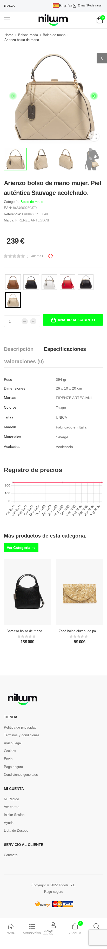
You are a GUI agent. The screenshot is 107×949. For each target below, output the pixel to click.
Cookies (10, 751)
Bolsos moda (28, 35)
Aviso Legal (13, 743)
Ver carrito (11, 807)
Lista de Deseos (16, 830)
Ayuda (9, 823)
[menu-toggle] (7, 20)
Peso (8, 379)
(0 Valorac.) (35, 256)
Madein (10, 427)
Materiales (12, 437)
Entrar (82, 5)
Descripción (19, 349)
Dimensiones (14, 388)
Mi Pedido (11, 799)
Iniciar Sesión (14, 815)
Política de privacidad (20, 727)
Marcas (10, 397)
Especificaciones (65, 349)
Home (8, 35)
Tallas (8, 417)
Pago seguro (13, 767)
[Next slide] (94, 96)
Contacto (10, 855)
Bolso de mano (54, 35)
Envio (8, 759)
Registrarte (94, 5)
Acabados (12, 446)
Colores (10, 407)
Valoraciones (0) (24, 361)
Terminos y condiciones (21, 735)
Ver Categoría (18, 548)
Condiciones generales (21, 775)
